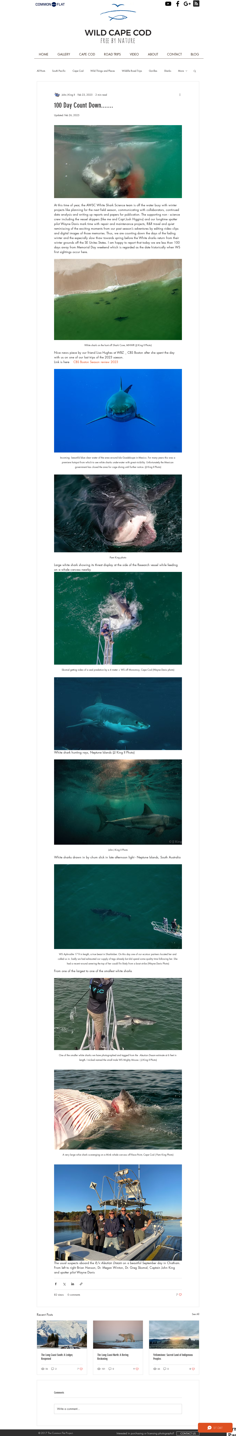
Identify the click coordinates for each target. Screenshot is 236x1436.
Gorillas (153, 70)
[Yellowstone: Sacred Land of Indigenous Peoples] (174, 1335)
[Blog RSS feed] (196, 3)
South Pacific (59, 70)
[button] (194, 70)
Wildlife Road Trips (132, 70)
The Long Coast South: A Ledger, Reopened (57, 1357)
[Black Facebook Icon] (177, 3)
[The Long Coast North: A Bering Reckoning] (118, 1335)
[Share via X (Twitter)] (64, 1284)
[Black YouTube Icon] (168, 3)
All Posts (41, 70)
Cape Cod (78, 70)
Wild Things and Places (102, 70)
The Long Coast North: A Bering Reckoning (112, 1357)
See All (195, 1314)
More (181, 70)
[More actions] (180, 95)
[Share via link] (81, 1284)
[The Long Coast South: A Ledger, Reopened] (62, 1335)
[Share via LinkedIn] (72, 1284)
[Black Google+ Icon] (187, 3)
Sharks (167, 70)
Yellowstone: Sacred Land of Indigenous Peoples (173, 1357)
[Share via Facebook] (55, 1284)
